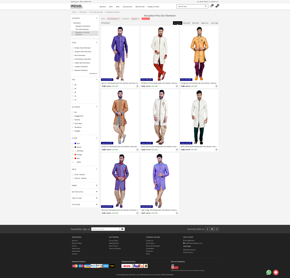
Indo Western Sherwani (83, 59)
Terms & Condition (115, 248)
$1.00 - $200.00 (80, 175)
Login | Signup (204, 1)
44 (75, 100)
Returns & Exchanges (153, 246)
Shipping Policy (114, 243)
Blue (78, 143)
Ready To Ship (153, 6)
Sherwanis (77, 23)
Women (103, 6)
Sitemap (74, 254)
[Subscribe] (122, 229)
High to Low (204, 23)
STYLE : (103, 19)
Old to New (195, 23)
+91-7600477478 (189, 241)
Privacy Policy (113, 241)
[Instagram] (212, 229)
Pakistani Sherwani (81, 70)
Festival (77, 120)
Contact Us (214, 1)
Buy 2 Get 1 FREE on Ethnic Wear (143, 2)
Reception (78, 127)
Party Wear (78, 123)
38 (75, 88)
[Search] (205, 6)
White (78, 162)
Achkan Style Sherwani (83, 48)
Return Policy (113, 246)
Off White (79, 151)
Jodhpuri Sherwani (81, 67)
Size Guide (149, 251)
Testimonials (76, 248)
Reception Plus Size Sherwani (82, 33)
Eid (76, 112)
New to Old (186, 23)
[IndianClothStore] (76, 7)
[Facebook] (208, 229)
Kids (117, 6)
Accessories (127, 6)
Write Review (76, 251)
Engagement (79, 116)
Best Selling (177, 23)
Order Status (150, 243)
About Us (75, 241)
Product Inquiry (188, 252)
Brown (78, 147)
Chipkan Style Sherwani (83, 52)
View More (93, 73)
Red (78, 158)
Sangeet (77, 131)
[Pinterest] (217, 229)
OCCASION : (126, 19)
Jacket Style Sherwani (82, 63)
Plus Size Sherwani (82, 29)
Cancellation (150, 248)
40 (75, 92)
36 (75, 85)
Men (111, 6)
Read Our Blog (76, 243)
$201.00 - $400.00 (80, 178)
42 (75, 96)
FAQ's (148, 254)
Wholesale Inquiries (189, 250)
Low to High (214, 23)
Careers (74, 246)
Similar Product (133, 86)
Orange (79, 155)
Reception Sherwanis (83, 26)
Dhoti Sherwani (80, 55)
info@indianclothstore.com (193, 243)
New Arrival (139, 6)
